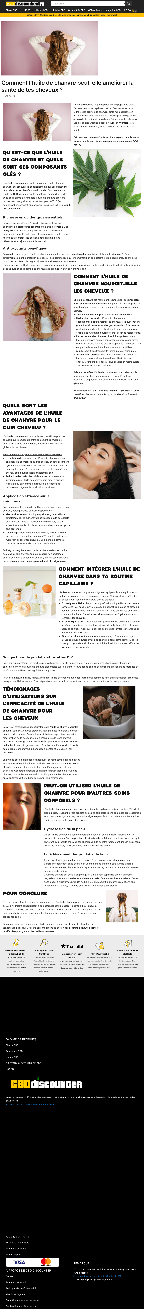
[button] (131, 10)
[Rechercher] (128, 3)
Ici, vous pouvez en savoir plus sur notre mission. (31, 1104)
